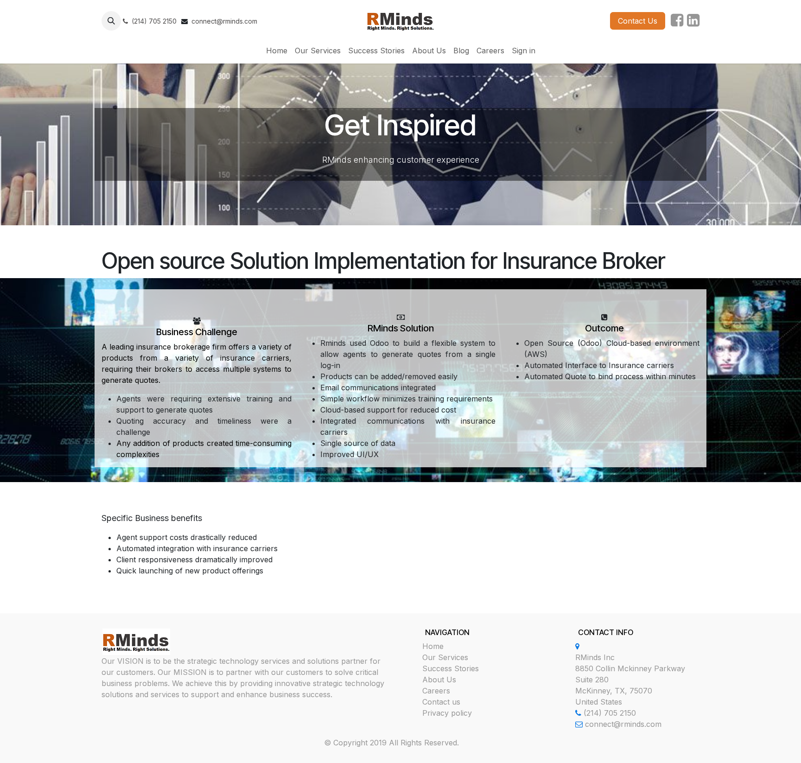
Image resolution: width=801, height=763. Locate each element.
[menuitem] (276, 50)
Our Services (445, 657)
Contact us (441, 701)
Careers (436, 690)
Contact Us (637, 20)
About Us (439, 679)
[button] (111, 21)
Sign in (523, 50)
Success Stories (450, 668)
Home (433, 646)
